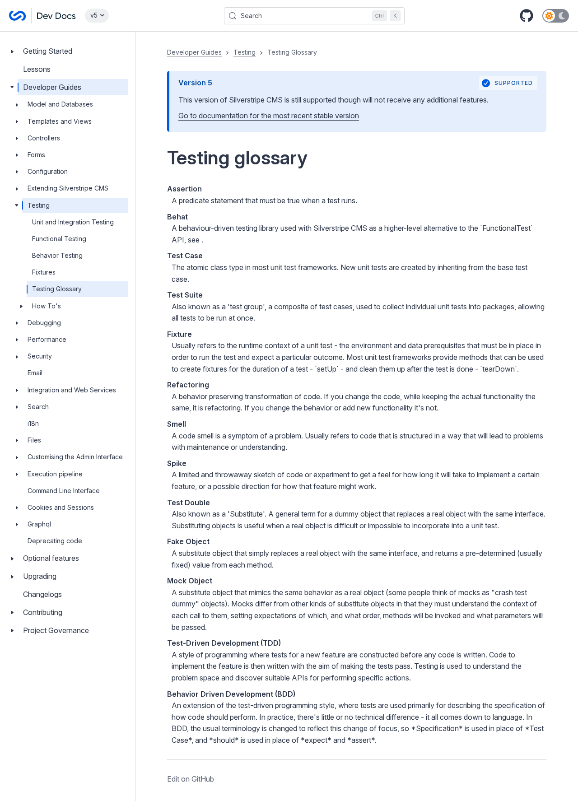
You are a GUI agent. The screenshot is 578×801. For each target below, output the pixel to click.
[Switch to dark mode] (555, 16)
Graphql (39, 524)
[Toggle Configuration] (16, 171)
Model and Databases (60, 104)
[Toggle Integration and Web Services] (16, 390)
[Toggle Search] (16, 406)
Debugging (44, 322)
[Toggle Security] (16, 356)
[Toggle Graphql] (16, 524)
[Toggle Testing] (16, 205)
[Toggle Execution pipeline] (16, 474)
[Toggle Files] (16, 440)
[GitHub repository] (526, 16)
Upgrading (39, 576)
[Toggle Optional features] (12, 558)
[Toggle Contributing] (12, 612)
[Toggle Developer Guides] (12, 87)
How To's (46, 306)
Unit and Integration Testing (73, 222)
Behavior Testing (57, 255)
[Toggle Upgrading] (12, 576)
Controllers (44, 138)
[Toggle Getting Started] (12, 51)
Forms (36, 154)
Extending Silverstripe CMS (68, 188)
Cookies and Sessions (61, 507)
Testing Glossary (57, 289)
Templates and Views (60, 121)
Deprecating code (55, 541)
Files (34, 440)
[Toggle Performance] (16, 339)
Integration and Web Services (72, 390)
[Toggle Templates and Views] (16, 121)
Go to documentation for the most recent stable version (268, 115)
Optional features (51, 558)
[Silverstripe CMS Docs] (42, 15)
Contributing (42, 612)
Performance (47, 339)
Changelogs (42, 594)
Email (35, 373)
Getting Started (47, 51)
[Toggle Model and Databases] (16, 104)
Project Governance (56, 630)
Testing (39, 205)
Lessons (37, 69)
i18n (33, 423)
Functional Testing (59, 238)
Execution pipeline (55, 474)
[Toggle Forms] (16, 155)
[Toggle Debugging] (16, 323)
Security (40, 356)
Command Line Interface (64, 490)
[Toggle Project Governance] (12, 630)
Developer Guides (52, 87)
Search (38, 406)
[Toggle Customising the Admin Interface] (16, 457)
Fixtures (44, 272)
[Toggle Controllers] (16, 138)
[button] (356, 416)
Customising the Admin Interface (75, 457)
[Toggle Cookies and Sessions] (16, 507)
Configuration (48, 171)
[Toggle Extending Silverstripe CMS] (16, 188)
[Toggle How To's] (21, 306)
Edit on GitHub (190, 778)
